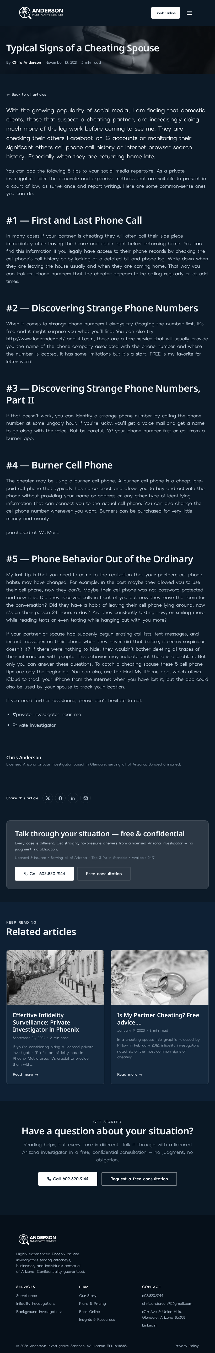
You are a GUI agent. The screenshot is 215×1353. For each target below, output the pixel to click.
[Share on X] (47, 798)
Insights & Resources (97, 1319)
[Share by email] (85, 798)
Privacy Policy (187, 1346)
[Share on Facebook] (60, 798)
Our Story (87, 1295)
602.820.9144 (152, 1295)
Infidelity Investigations (35, 1303)
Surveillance (26, 1295)
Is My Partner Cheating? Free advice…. (158, 1018)
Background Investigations (39, 1311)
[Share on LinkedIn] (73, 798)
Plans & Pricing (92, 1303)
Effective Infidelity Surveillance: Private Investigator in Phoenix (46, 1022)
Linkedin (149, 1325)
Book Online (89, 1311)
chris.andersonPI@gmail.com (167, 1303)
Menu (190, 13)
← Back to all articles (26, 94)
